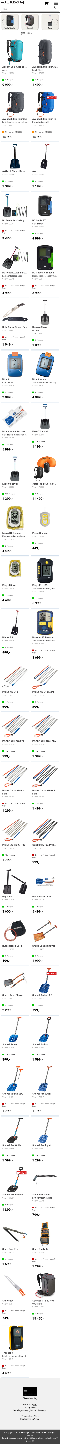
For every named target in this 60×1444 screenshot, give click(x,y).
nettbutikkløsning (31, 1438)
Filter (30, 33)
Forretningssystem (11, 1438)
